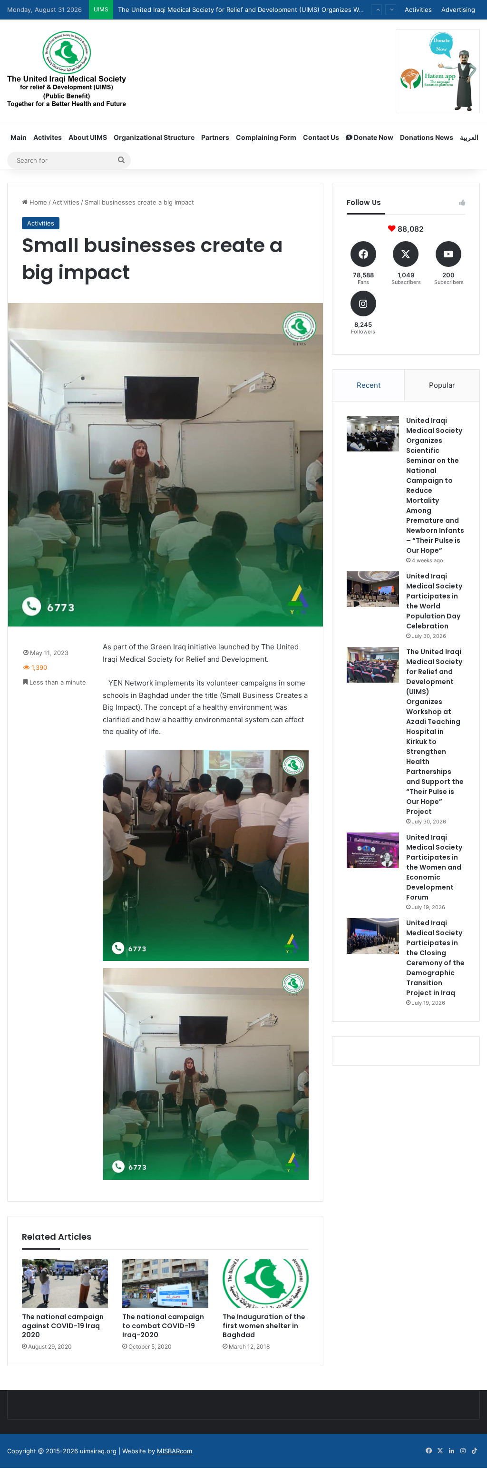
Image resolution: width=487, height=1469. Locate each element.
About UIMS (87, 137)
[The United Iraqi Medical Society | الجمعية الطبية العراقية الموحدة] (66, 70)
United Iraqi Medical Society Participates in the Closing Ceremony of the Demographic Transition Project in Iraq (435, 958)
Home (37, 202)
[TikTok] (474, 1451)
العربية (469, 137)
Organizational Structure (154, 137)
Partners (215, 137)
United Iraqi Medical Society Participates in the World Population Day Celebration (434, 601)
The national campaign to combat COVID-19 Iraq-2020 (163, 1326)
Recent (368, 385)
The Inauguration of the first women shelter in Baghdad (264, 1326)
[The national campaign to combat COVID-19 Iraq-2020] (165, 1283)
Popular (442, 385)
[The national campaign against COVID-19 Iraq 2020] (65, 1283)
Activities (418, 9)
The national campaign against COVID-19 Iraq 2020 (63, 1326)
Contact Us (321, 137)
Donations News (426, 137)
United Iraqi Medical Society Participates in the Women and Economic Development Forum (251, 9)
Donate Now (372, 137)
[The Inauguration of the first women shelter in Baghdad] (266, 1283)
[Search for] (121, 160)
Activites (47, 137)
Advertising (458, 9)
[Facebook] (428, 1451)
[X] (440, 1451)
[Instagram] (462, 1451)
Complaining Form (266, 137)
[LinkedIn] (451, 1451)
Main (18, 137)
